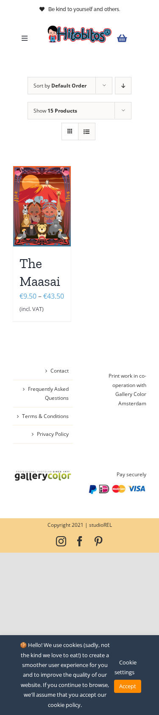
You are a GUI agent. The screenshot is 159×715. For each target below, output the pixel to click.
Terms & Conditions (45, 416)
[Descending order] (123, 85)
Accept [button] (127, 686)
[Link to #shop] (129, 38)
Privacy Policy (53, 434)
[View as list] (86, 131)
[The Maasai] (42, 206)
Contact (59, 370)
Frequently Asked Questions (48, 393)
